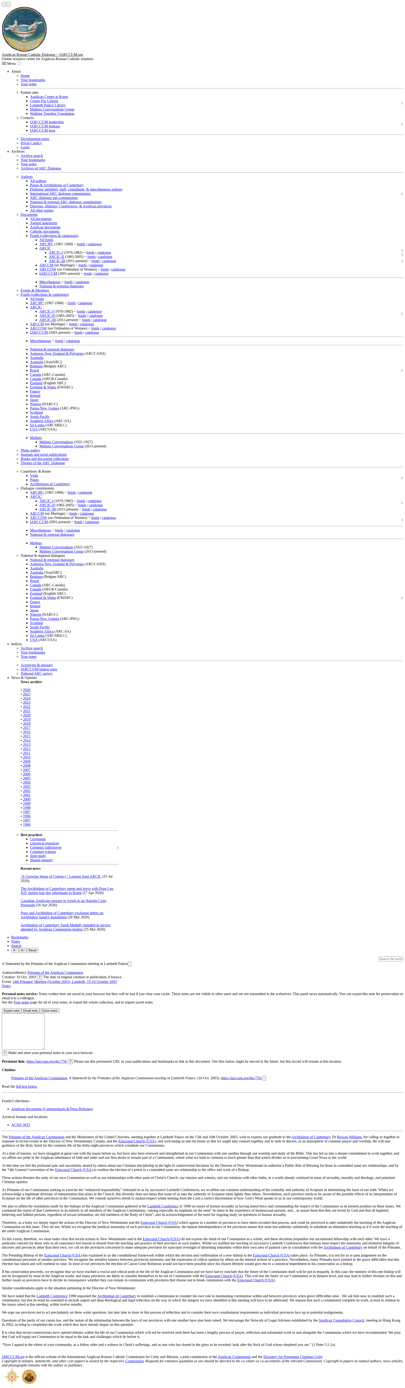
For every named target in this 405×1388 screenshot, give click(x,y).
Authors (27, 177)
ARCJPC (46, 244)
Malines (36, 438)
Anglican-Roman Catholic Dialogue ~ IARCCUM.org (42, 55)
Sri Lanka (37, 425)
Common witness (43, 852)
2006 (26, 774)
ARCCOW (47, 269)
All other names (41, 210)
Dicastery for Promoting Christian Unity (292, 1357)
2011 (26, 753)
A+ (23, 950)
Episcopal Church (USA (136, 1141)
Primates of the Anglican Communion (55, 973)
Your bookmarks (33, 80)
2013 (26, 745)
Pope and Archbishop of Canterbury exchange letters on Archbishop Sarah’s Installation (62, 915)
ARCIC (45, 248)
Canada (35, 375)
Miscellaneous (49, 282)
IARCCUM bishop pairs (39, 669)
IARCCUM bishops (45, 126)
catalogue (95, 244)
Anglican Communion (234, 1357)
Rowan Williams (349, 1137)
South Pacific (40, 417)
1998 (26, 808)
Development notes (35, 139)
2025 (26, 694)
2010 (26, 757)
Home (25, 76)
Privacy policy (31, 143)
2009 (26, 761)
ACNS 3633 (20, 1125)
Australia (36, 358)
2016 (26, 732)
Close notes (49, 1010)
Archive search (32, 156)
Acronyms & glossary (37, 665)
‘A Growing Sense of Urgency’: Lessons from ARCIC (61, 876)
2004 (26, 782)
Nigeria (35, 404)
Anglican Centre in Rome (49, 97)
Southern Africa (41, 421)
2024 (26, 698)
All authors (38, 181)
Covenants (38, 839)
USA (34, 429)
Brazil (34, 370)
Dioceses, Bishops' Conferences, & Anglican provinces (71, 206)
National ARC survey (37, 673)
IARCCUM (48, 273)
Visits (34, 476)
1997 (26, 812)
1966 (26, 824)
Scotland (36, 412)
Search (16, 946)
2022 (26, 707)
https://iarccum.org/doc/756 (46, 1061)
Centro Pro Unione (44, 101)
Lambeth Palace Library (48, 105)
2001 (26, 795)
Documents (29, 215)
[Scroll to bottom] (8, 4)
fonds (81, 244)
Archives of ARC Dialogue (41, 168)
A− (15, 950)
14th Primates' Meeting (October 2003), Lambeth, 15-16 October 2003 (64, 982)
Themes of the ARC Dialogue (43, 463)
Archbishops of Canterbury (50, 484)
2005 (26, 778)
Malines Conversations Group (52, 109)
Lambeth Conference (163, 1206)
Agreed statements (43, 223)
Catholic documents (44, 231)
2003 (26, 787)
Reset (33, 950)
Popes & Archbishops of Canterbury (57, 185)
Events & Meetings (35, 290)
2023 (26, 702)
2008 (26, 766)
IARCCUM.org (13, 1357)
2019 (26, 719)
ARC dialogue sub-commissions (54, 198)
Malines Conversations (56, 442)
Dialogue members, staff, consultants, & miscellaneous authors (76, 189)
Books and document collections (45, 459)
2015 (26, 736)
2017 (26, 728)
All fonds (46, 240)
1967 (26, 820)
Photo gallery (30, 450)
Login (25, 147)
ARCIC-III (57, 261)
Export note (11, 1010)
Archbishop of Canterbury (311, 1137)
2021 (26, 711)
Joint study (38, 856)
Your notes (29, 84)
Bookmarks (19, 937)
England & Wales (43, 387)
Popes (34, 480)
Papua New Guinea (44, 408)
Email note (30, 1010)
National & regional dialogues (61, 286)
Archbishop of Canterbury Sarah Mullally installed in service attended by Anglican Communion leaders (65, 927)
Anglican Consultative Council (341, 1320)
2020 (26, 715)
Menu (11, 63)
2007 (26, 770)
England (36, 383)
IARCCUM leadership (47, 122)
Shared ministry (41, 860)
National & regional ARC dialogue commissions (65, 202)
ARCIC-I (56, 252)
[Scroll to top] (4, 4)
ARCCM (46, 265)
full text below (26, 1086)
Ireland (35, 396)
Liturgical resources (44, 843)
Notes (15, 941)
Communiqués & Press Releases (68, 1109)
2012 (26, 749)
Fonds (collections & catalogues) (54, 236)
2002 (26, 791)
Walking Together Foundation (52, 114)
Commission (134, 1361)
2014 (26, 740)
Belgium (36, 366)
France (35, 391)
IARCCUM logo (42, 130)
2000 (26, 799)
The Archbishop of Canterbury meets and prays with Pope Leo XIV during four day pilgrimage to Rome (67, 891)
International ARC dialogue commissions (60, 194)
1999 (26, 803)
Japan (34, 400)
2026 (26, 690)
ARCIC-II (56, 257)
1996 (26, 816)
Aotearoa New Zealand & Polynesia (57, 353)
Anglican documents (45, 227)
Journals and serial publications (44, 455)
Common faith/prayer (46, 847)
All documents (41, 219)
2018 (26, 723)
